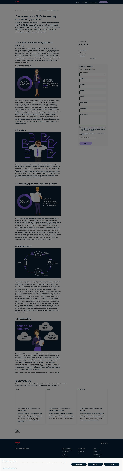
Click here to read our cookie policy (10, 468)
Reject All (95, 464)
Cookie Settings (79, 464)
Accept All (112, 464)
